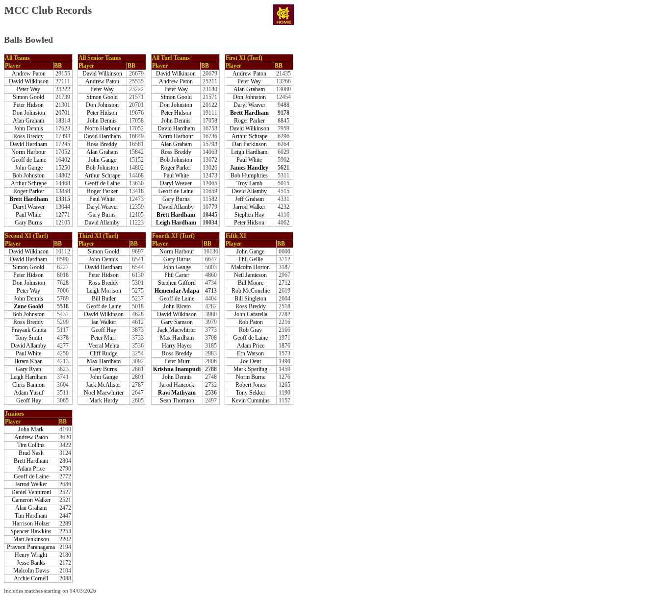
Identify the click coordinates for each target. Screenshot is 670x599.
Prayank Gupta (28, 330)
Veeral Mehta (103, 346)
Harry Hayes (177, 346)
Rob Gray (250, 330)
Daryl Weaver (29, 207)
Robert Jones (250, 385)
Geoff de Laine (28, 160)
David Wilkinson (29, 81)
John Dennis (28, 128)
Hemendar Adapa (177, 291)
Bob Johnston (28, 176)
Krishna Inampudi (177, 369)
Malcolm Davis (31, 571)
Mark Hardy (103, 401)
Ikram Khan (29, 361)
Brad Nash (31, 453)
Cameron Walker (31, 500)
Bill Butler (104, 299)
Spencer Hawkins (31, 531)
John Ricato (177, 306)
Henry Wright (31, 555)
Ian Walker (103, 322)
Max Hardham (104, 361)
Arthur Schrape (29, 183)
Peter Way (28, 89)
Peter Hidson (28, 105)
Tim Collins (31, 445)
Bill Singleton (250, 299)
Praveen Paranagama (31, 547)
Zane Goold (28, 306)
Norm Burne (250, 377)
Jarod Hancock (176, 385)
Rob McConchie (251, 291)
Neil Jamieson (250, 275)
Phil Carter (176, 275)
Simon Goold (28, 97)
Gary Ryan (28, 369)
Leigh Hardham (176, 223)
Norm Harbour (28, 152)
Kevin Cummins (251, 401)
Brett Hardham (28, 199)
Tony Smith (28, 338)
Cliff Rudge (103, 353)
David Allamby (102, 223)
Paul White (28, 215)
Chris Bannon (28, 385)
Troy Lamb (249, 183)
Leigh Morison (103, 291)
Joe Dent (250, 361)
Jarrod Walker (249, 207)
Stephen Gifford (177, 283)
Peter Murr (103, 338)
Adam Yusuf (29, 393)
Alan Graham (28, 121)
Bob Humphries (249, 176)
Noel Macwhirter (104, 393)
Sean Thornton (177, 401)
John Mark (31, 429)
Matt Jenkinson (31, 539)
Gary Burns (28, 223)
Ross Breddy (28, 136)
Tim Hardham (31, 516)
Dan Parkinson (249, 144)
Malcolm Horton (250, 267)
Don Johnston (28, 113)
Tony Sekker (250, 393)
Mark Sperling (250, 369)
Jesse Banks (31, 563)
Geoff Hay (28, 401)
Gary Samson (177, 322)
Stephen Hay (249, 215)
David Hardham (28, 144)
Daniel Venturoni (31, 492)
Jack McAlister (103, 385)
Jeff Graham (249, 199)
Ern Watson (250, 353)
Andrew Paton (29, 74)
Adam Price (250, 346)
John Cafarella (250, 314)
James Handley (249, 168)
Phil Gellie (250, 259)
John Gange (29, 168)
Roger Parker (28, 191)
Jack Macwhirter (176, 330)
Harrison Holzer (31, 524)
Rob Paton (250, 322)
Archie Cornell (31, 578)
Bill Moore (250, 283)
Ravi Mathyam (177, 393)
